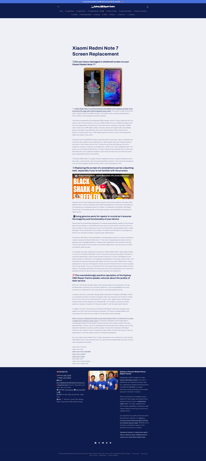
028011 (67, 375)
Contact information (113, 455)
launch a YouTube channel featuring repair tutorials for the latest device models (134, 420)
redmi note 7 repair (78, 356)
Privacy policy (144, 453)
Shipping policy (103, 455)
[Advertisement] (103, 30)
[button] (58, 7)
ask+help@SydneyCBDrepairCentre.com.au (71, 383)
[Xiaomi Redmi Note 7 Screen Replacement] (103, 87)
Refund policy (135, 453)
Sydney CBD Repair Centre (129, 380)
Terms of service (94, 455)
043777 (67, 378)
